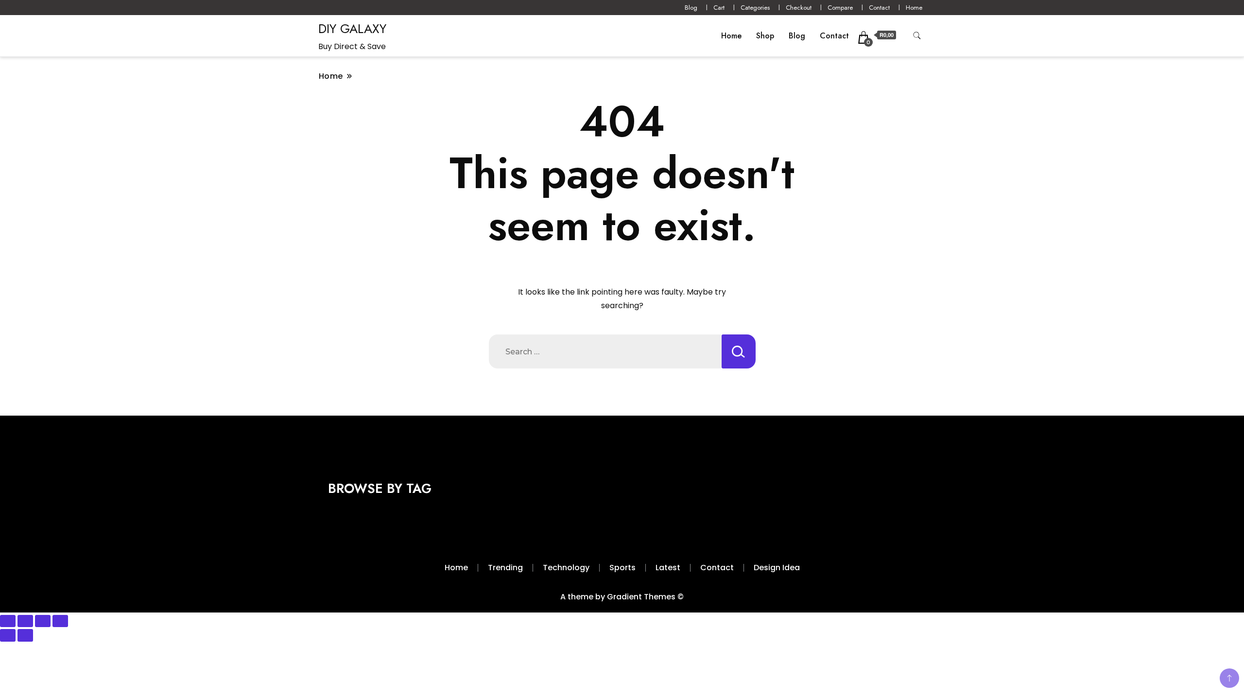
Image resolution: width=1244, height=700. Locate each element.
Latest (668, 567)
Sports (622, 567)
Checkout (799, 7)
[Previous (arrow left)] (8, 635)
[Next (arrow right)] (25, 635)
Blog (691, 7)
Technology (566, 567)
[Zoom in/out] (8, 621)
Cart (719, 7)
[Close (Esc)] (60, 621)
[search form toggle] (917, 36)
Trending (505, 567)
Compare (840, 7)
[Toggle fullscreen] (25, 621)
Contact (879, 7)
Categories (755, 7)
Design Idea (777, 567)
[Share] (43, 621)
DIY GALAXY (352, 28)
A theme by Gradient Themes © (622, 596)
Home (914, 7)
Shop (765, 35)
